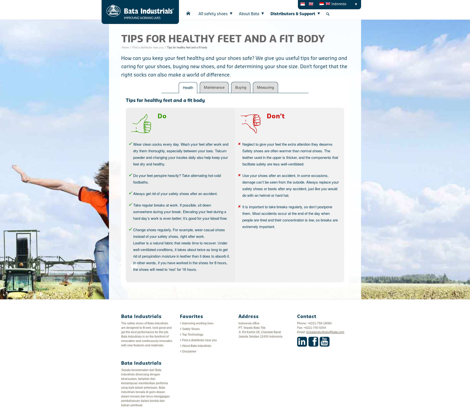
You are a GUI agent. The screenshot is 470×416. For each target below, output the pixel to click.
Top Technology (192, 334)
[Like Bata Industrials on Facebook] (313, 342)
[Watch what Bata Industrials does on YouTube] (324, 342)
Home (125, 47)
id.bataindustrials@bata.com (325, 332)
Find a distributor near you (148, 47)
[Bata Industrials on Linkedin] (302, 342)
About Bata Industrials (196, 346)
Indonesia (338, 4)
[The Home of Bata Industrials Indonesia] (188, 13)
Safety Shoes (191, 329)
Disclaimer (189, 351)
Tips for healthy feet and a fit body (223, 39)
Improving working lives (197, 323)
